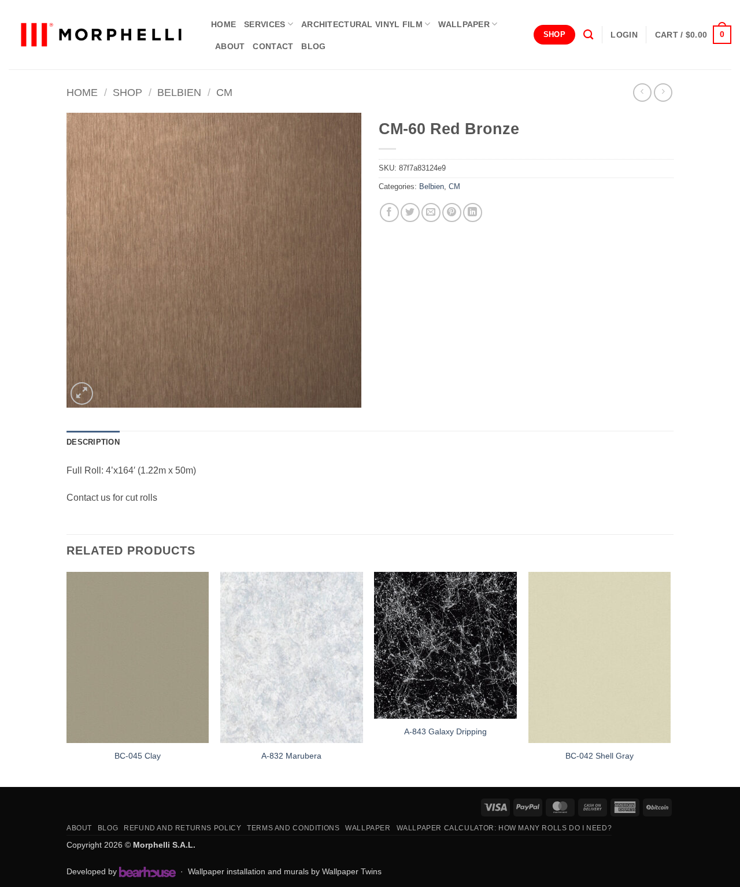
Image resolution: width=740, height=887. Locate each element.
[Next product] (642, 92)
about (230, 46)
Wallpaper (464, 24)
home (223, 24)
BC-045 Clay (137, 755)
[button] (623, 34)
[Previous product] (663, 92)
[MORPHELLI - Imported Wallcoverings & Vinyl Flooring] (101, 35)
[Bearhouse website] (147, 872)
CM (224, 92)
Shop (127, 92)
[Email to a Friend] (431, 212)
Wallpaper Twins (352, 871)
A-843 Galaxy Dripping (445, 731)
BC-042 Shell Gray (599, 755)
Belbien (179, 92)
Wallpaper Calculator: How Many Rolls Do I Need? (504, 828)
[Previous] (67, 678)
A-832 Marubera (291, 755)
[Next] (670, 678)
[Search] (588, 35)
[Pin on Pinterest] (451, 212)
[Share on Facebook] (389, 212)
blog (313, 46)
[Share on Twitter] (410, 212)
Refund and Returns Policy (182, 828)
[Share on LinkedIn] (472, 212)
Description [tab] (93, 442)
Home (82, 92)
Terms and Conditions (293, 828)
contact (273, 46)
